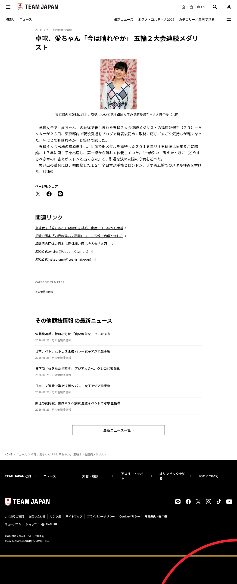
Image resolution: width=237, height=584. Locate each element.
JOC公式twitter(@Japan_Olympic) (61, 251)
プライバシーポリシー (101, 516)
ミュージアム (13, 524)
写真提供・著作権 (156, 516)
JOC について (208, 476)
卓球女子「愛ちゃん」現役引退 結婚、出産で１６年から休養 (79, 228)
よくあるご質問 (14, 516)
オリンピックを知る (172, 476)
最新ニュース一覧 (117, 430)
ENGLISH (51, 524)
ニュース (21, 454)
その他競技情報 (44, 291)
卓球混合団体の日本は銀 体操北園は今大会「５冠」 (72, 243)
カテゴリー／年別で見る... (198, 19)
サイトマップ (74, 516)
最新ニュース (123, 19)
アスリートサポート (134, 476)
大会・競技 (90, 476)
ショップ (31, 524)
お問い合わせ (37, 516)
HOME (8, 454)
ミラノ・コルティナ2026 (156, 19)
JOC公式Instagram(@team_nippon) (63, 259)
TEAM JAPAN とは (18, 476)
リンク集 (55, 516)
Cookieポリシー (129, 516)
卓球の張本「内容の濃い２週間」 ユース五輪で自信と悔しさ (79, 235)
